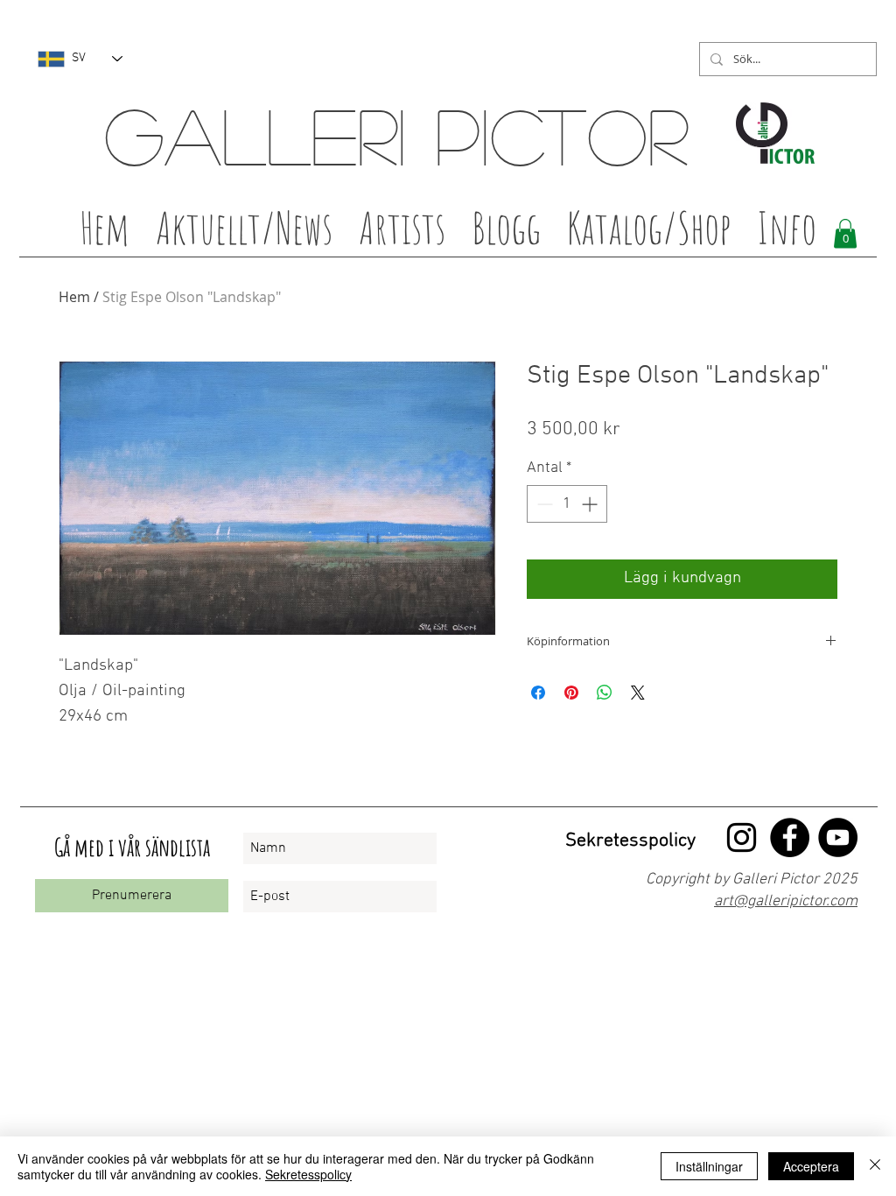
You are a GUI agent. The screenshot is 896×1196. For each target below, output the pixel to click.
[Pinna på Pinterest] (571, 692)
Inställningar (709, 1166)
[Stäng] (875, 1166)
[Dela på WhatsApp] (604, 692)
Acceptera (811, 1166)
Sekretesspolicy (308, 1174)
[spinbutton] (567, 504)
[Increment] (591, 504)
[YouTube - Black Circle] (838, 837)
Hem (74, 296)
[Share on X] (637, 692)
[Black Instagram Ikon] (741, 837)
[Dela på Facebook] (538, 692)
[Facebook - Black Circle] (789, 837)
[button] (402, 233)
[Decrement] (542, 504)
